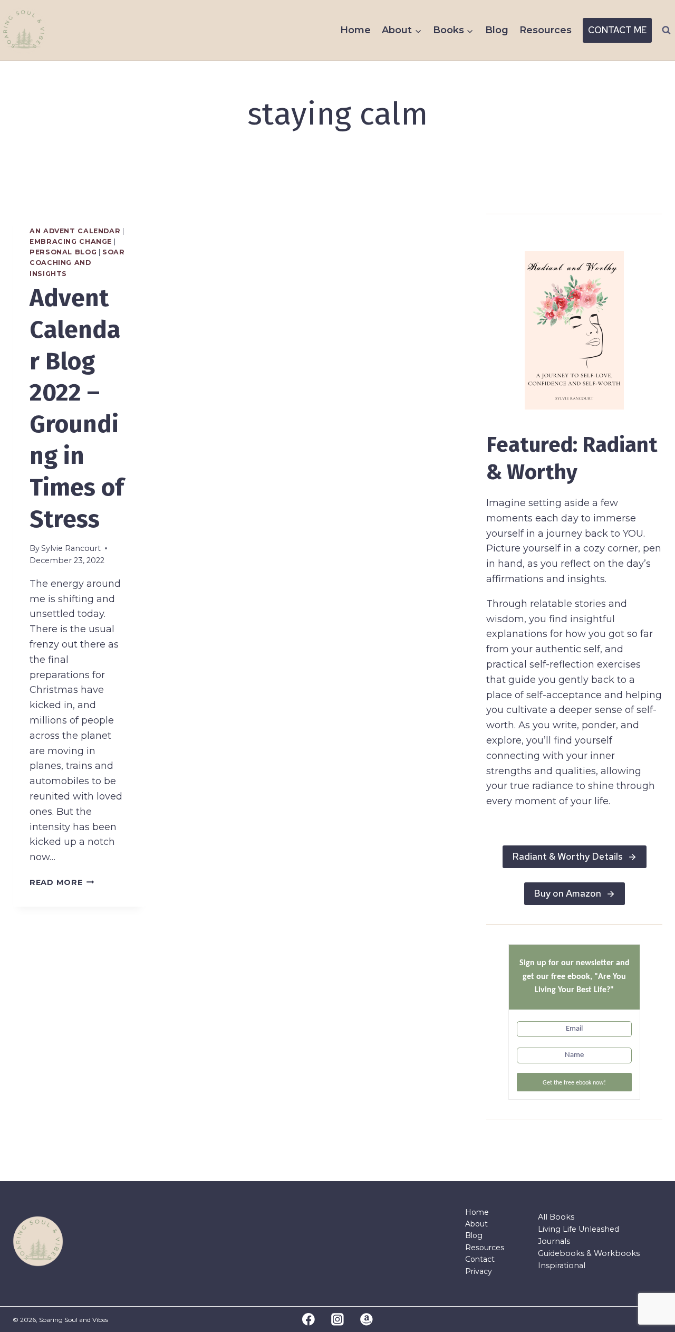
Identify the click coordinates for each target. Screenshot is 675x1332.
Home (355, 30)
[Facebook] (309, 1319)
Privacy (478, 1271)
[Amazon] (366, 1319)
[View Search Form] (666, 31)
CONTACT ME (617, 30)
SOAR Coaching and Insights (77, 262)
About (476, 1224)
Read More (62, 882)
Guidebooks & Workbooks (589, 1253)
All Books (556, 1217)
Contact (480, 1259)
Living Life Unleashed (578, 1229)
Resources (545, 30)
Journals (554, 1241)
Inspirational (561, 1265)
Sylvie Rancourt (71, 548)
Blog (496, 30)
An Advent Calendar (75, 231)
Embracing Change (71, 241)
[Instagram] (337, 1319)
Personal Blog (63, 252)
